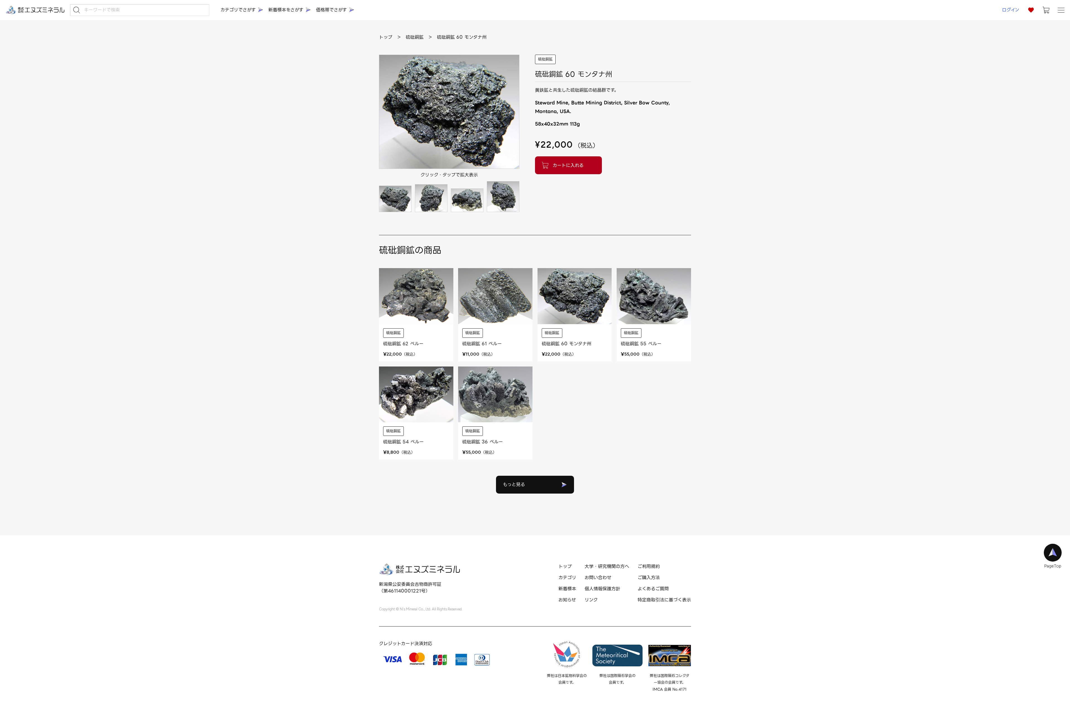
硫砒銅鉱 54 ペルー (403, 441)
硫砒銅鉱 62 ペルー (403, 343)
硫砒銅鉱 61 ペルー (482, 343)
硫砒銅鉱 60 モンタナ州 (566, 343)
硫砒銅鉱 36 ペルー (482, 441)
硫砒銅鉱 (545, 59)
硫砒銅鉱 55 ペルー (641, 343)
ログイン (1010, 9)
